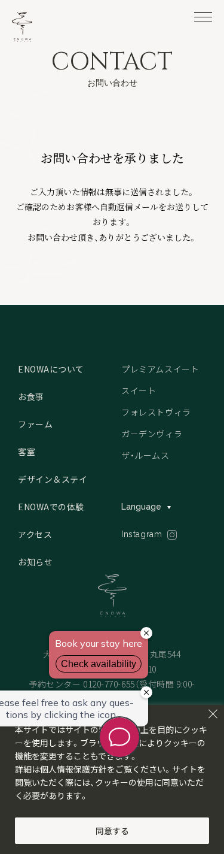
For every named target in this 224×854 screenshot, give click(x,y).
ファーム (35, 424)
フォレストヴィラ (156, 412)
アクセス (35, 534)
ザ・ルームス (145, 455)
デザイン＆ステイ (52, 479)
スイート (138, 390)
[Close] (213, 714)
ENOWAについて (51, 369)
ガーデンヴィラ (151, 434)
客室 (26, 452)
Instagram (141, 534)
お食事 (31, 396)
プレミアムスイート (160, 369)
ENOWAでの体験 (51, 507)
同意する (112, 831)
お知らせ (35, 562)
